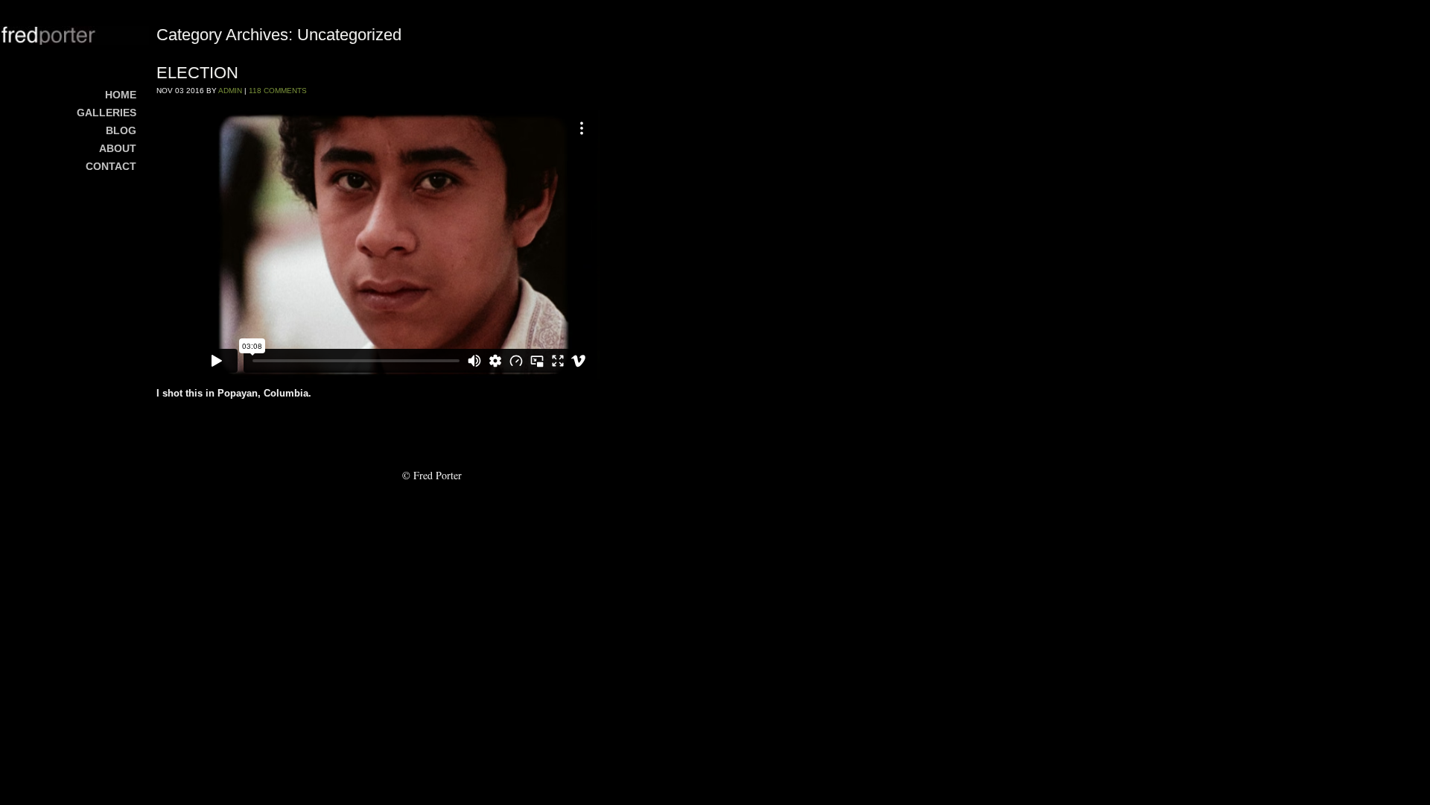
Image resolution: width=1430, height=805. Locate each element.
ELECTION (197, 72)
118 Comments (278, 90)
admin (230, 90)
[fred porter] (74, 35)
